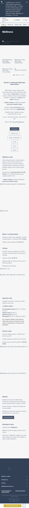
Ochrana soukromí (20, 490)
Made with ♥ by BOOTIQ (14, 501)
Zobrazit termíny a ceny (12, 505)
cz (9, 469)
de (19, 469)
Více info (15, 15)
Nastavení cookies (14, 496)
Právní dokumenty (6, 490)
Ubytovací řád (5, 492)
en (14, 469)
